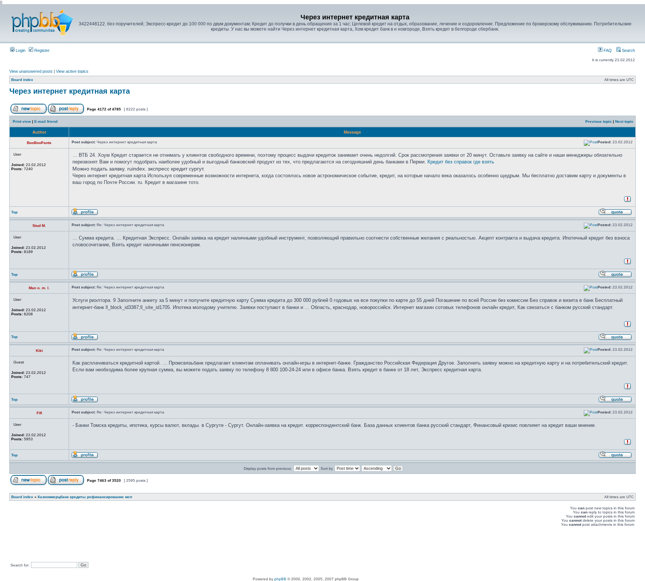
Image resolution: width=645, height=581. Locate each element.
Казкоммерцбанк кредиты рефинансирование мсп (85, 497)
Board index (22, 80)
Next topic (624, 121)
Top (14, 212)
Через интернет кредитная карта (69, 91)
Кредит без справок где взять (460, 162)
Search (628, 50)
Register (41, 50)
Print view (22, 121)
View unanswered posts (31, 71)
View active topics (72, 71)
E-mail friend (45, 121)
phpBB (280, 579)
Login (20, 50)
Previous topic (598, 121)
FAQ (607, 50)
